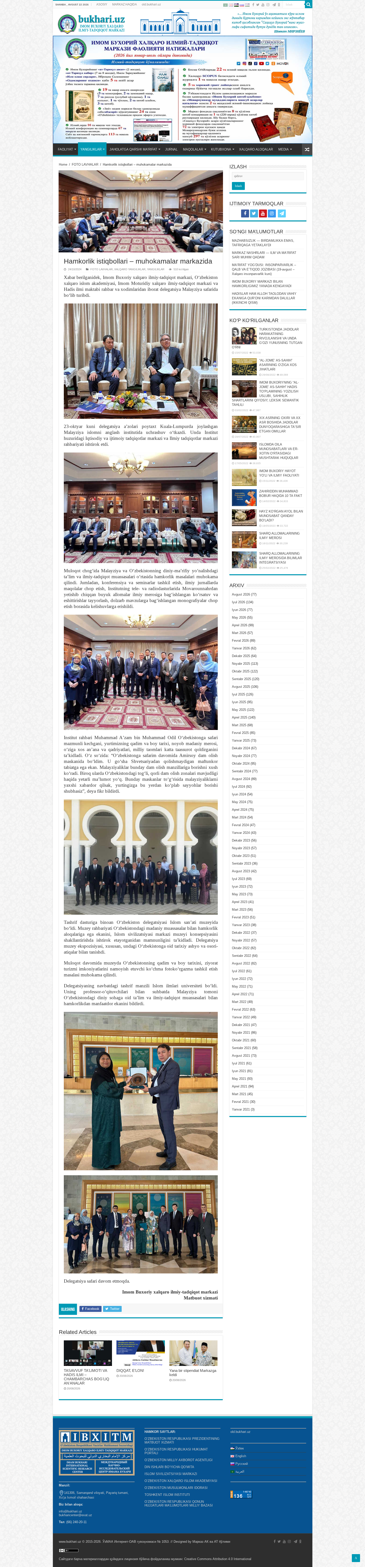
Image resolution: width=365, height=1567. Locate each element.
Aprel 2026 (239, 625)
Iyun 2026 (239, 610)
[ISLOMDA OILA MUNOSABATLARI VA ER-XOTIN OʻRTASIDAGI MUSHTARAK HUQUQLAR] (244, 450)
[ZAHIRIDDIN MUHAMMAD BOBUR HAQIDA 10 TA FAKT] (244, 497)
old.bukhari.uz (151, 4)
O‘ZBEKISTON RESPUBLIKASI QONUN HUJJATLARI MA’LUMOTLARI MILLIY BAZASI (179, 1503)
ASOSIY (101, 4)
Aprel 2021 (239, 1086)
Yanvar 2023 (241, 925)
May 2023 (239, 894)
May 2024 (239, 802)
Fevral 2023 (240, 917)
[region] (182, 90)
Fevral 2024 (240, 825)
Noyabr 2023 (241, 848)
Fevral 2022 (240, 1009)
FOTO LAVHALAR (85, 164)
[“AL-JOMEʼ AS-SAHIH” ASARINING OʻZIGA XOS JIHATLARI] (244, 366)
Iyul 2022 (238, 971)
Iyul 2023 (238, 879)
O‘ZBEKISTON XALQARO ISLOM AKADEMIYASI (181, 1481)
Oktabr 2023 (241, 856)
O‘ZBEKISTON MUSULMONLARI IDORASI (176, 1488)
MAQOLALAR (193, 149)
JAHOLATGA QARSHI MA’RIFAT (133, 149)
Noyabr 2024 (241, 756)
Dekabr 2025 (241, 656)
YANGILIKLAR (91, 149)
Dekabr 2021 (241, 1025)
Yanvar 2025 (241, 740)
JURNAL (171, 149)
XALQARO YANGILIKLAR (130, 269)
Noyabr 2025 (241, 663)
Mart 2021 (239, 1094)
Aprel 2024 (239, 810)
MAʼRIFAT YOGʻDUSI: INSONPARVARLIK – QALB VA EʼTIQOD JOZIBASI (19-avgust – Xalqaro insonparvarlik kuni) (264, 269)
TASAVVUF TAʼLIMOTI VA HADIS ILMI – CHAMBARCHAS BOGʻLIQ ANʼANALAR (86, 1376)
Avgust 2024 (241, 779)
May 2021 (239, 1079)
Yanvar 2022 (241, 1017)
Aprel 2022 (239, 994)
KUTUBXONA (221, 149)
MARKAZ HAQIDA (124, 4)
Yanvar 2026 (241, 648)
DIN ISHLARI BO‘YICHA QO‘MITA (169, 1467)
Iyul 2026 (238, 602)
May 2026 (239, 617)
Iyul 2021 (238, 1063)
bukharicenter (68, 1515)
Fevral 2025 (240, 733)
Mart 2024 (239, 817)
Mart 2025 (239, 725)
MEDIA (283, 149)
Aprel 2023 (239, 902)
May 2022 (239, 986)
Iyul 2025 (238, 694)
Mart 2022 (239, 1002)
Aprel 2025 (239, 717)
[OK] (279, 5)
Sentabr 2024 (241, 771)
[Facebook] (253, 5)
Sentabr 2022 (241, 956)
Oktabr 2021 (241, 1040)
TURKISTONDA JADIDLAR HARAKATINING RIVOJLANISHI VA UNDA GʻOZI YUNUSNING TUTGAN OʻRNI (267, 338)
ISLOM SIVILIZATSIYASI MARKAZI (171, 1474)
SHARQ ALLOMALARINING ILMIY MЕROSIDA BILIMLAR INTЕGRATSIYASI (280, 558)
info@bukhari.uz (70, 1511)
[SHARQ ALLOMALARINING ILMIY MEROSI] (244, 539)
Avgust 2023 (241, 871)
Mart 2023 (239, 909)
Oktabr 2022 (241, 948)
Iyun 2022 (239, 979)
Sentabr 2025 (241, 679)
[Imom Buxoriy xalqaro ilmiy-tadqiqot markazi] (182, 22)
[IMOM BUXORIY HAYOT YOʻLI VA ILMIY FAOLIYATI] (244, 477)
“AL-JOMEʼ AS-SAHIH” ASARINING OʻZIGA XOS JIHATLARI (278, 365)
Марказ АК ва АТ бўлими (211, 1541)
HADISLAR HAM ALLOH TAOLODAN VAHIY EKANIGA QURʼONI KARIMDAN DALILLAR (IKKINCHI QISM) (264, 298)
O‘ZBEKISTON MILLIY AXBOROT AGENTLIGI (179, 1460)
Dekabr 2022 (241, 932)
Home (63, 164)
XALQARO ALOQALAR (256, 149)
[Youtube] (263, 5)
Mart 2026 (239, 633)
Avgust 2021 (241, 1055)
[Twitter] (258, 5)
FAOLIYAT (65, 149)
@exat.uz (85, 1515)
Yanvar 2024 (241, 833)
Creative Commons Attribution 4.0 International (217, 1559)
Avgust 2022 (241, 963)
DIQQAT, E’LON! (130, 1370)
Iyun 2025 (239, 702)
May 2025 (239, 710)
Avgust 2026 (241, 594)
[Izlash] (308, 4)
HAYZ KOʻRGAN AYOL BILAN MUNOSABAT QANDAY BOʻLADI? (281, 516)
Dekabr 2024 (241, 748)
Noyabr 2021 (241, 1032)
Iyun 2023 (239, 886)
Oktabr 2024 (241, 763)
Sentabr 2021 (241, 1048)
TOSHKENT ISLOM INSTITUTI (167, 1495)
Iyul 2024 (238, 786)
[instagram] (268, 5)
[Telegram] (274, 5)
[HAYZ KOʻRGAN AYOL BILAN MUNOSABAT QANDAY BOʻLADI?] (244, 517)
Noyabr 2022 (241, 940)
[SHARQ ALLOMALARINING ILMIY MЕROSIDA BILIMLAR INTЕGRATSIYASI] (244, 559)
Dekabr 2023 (241, 840)
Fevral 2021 (240, 1102)
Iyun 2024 (239, 794)
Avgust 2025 (241, 687)
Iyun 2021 (239, 1071)
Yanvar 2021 (241, 1109)
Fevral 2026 (240, 640)
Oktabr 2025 (241, 671)
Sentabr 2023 (241, 863)
